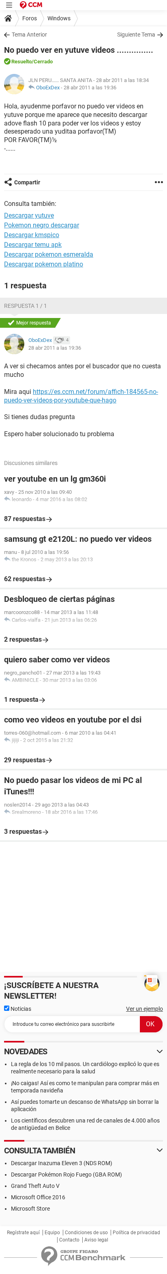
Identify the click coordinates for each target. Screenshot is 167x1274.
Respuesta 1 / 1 (25, 306)
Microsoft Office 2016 (38, 1197)
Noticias (20, 1009)
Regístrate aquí (23, 1232)
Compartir (27, 182)
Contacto (69, 1240)
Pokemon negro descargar (41, 225)
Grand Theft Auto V (35, 1186)
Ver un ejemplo (144, 1009)
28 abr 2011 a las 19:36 (90, 87)
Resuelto (21, 61)
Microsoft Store (30, 1208)
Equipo (52, 1232)
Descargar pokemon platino (43, 264)
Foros (29, 18)
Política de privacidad (136, 1232)
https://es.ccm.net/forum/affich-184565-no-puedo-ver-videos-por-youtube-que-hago (81, 396)
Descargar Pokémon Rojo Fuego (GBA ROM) (66, 1174)
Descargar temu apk (33, 245)
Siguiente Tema (136, 34)
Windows (59, 18)
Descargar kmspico (31, 235)
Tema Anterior (29, 34)
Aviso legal (96, 1240)
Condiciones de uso (86, 1232)
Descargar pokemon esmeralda (48, 254)
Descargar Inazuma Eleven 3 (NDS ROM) (61, 1163)
